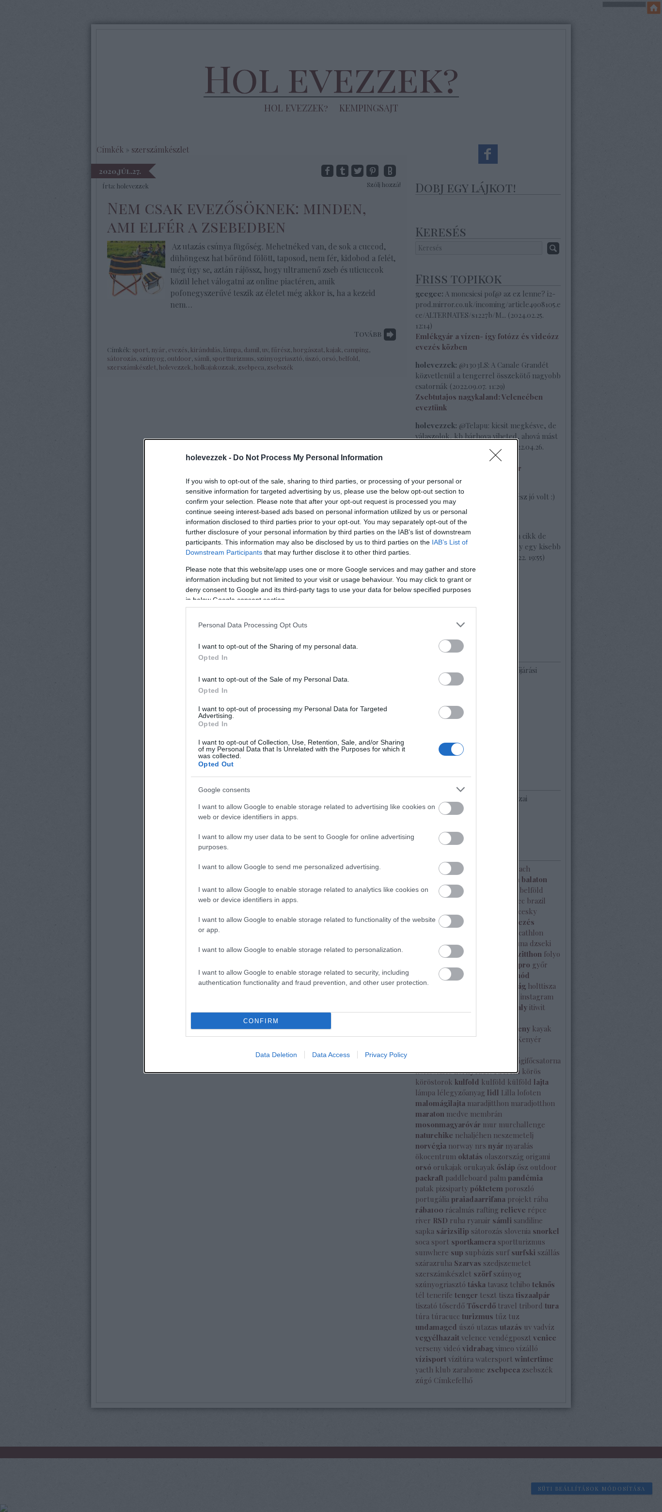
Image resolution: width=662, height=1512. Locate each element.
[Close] (498, 458)
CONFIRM (261, 1021)
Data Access (331, 1055)
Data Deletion (276, 1055)
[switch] (451, 646)
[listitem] (331, 625)
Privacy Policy (386, 1055)
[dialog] (331, 756)
